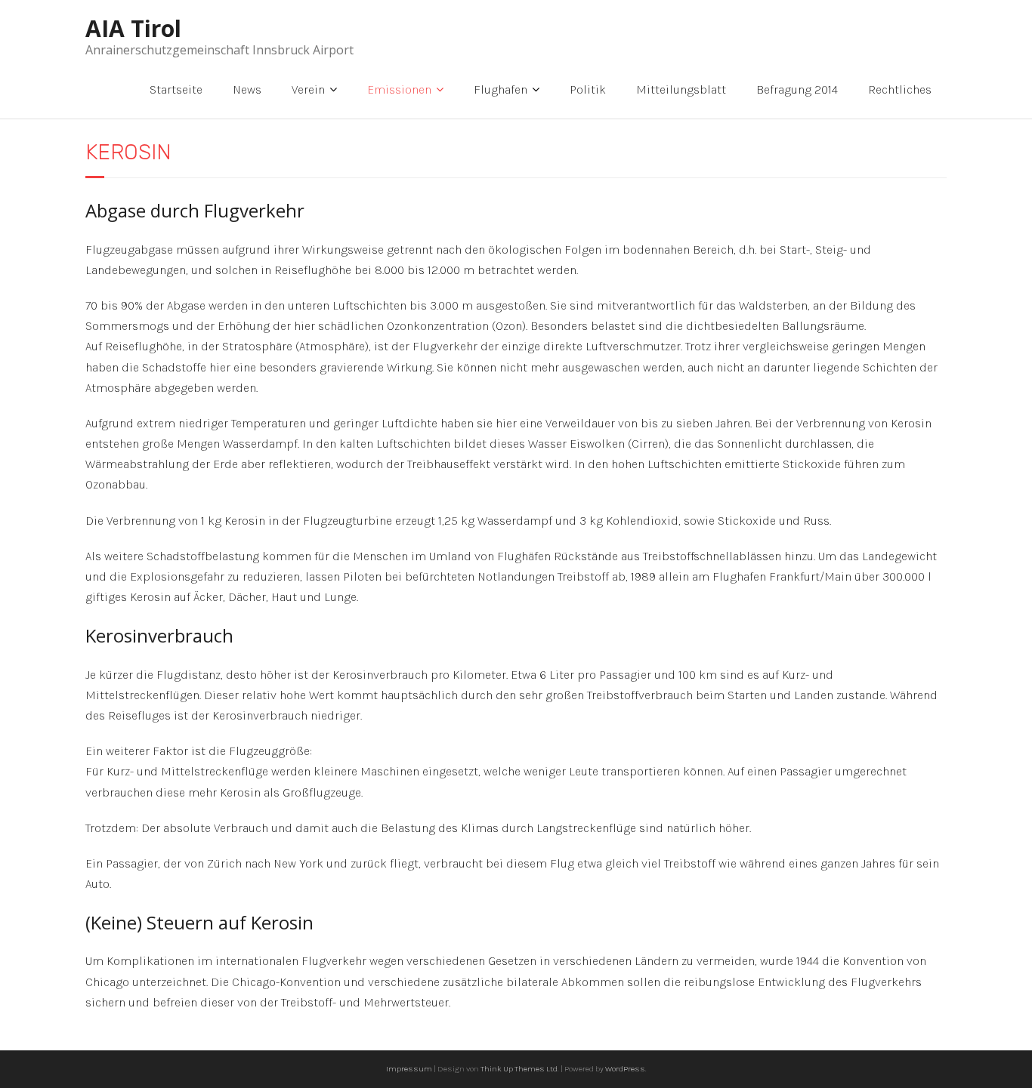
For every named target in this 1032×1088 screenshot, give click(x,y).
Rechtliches (900, 89)
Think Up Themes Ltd (519, 1069)
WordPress (625, 1069)
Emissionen (399, 89)
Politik (588, 89)
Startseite (176, 89)
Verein (308, 89)
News (247, 89)
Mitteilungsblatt (681, 89)
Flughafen (500, 89)
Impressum (409, 1069)
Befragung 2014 (797, 89)
